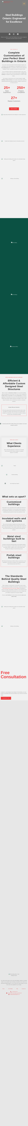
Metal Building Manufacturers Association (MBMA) (11, 588)
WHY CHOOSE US (14, 49)
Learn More (7, 266)
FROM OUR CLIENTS (14, 439)
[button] (24, 3)
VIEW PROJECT (8, 370)
